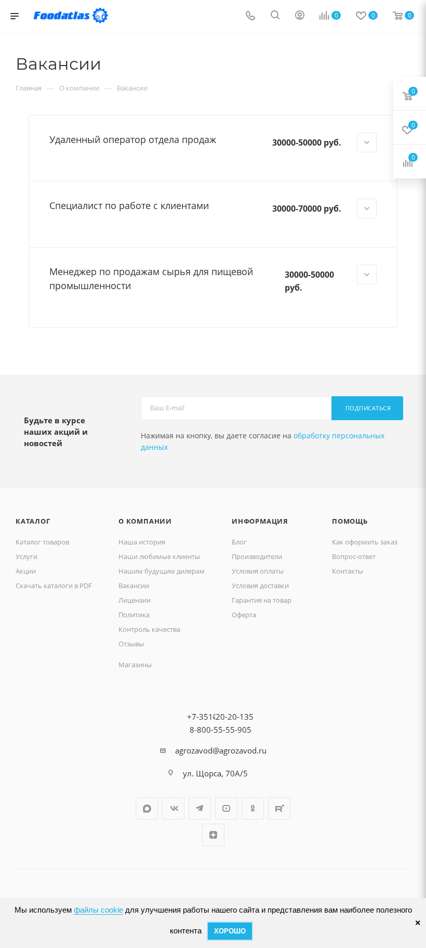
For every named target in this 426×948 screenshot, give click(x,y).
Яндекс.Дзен (213, 835)
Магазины (135, 664)
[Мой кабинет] (299, 16)
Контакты (347, 571)
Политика (134, 614)
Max (147, 808)
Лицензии (134, 600)
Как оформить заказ (364, 542)
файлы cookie (98, 909)
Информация (260, 521)
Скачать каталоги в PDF (54, 585)
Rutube (279, 808)
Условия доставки (260, 585)
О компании (145, 521)
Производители (257, 556)
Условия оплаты (258, 571)
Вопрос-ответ (354, 556)
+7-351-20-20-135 (220, 716)
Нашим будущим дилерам (161, 571)
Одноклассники (253, 808)
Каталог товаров (42, 542)
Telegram (200, 808)
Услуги (26, 556)
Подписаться (368, 408)
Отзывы (131, 643)
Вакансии (133, 585)
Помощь (350, 521)
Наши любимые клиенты (159, 556)
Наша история (141, 542)
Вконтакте (173, 808)
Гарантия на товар (261, 600)
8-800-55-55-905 (220, 729)
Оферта (244, 614)
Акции (26, 571)
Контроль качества (149, 629)
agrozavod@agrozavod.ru (221, 750)
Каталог (33, 521)
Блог (239, 542)
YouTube (226, 808)
